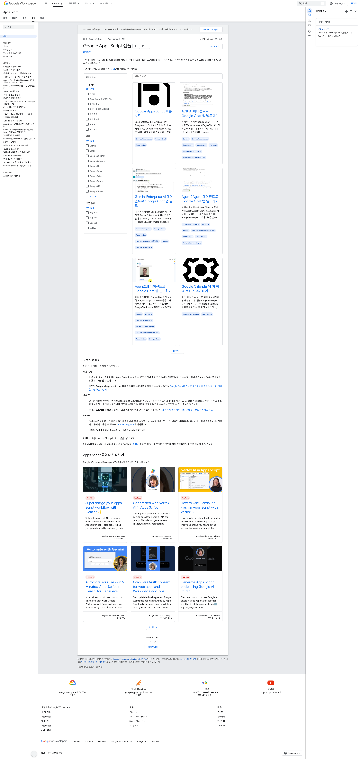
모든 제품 (72, 3)
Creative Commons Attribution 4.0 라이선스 (129, 659)
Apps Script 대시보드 (138, 717)
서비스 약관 (46, 730)
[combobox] (311, 3)
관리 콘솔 (133, 712)
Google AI (141, 741)
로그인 (354, 3)
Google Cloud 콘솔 (137, 721)
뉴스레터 (221, 717)
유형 (113, 69)
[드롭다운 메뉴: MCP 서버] (112, 3)
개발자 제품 (46, 717)
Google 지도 (95, 186)
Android (76, 741)
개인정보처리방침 (55, 753)
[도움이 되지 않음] (220, 39)
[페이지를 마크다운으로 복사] (143, 46)
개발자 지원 (46, 726)
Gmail (92, 151)
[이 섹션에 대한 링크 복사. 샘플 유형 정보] (102, 360)
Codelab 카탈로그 (125, 424)
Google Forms (96, 181)
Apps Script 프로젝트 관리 (101, 99)
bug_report (346, 11)
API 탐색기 (133, 726)
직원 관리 (93, 114)
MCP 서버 (104, 3)
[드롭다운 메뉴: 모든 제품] (79, 3)
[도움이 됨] (216, 39)
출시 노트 (87, 52)
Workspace (28, 3)
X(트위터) (221, 721)
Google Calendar (97, 161)
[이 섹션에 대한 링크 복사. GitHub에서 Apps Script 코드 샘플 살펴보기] (138, 438)
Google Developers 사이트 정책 (93, 662)
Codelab (93, 223)
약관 (43, 753)
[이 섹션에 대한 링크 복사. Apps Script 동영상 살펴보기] (127, 455)
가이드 (15, 18)
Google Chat (95, 166)
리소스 (88, 3)
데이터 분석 (94, 104)
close (355, 11)
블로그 (220, 712)
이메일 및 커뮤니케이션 (99, 109)
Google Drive (96, 176)
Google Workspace (96, 39)
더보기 (93, 196)
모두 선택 (90, 89)
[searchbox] (18, 27)
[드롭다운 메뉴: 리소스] (94, 3)
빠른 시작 (93, 213)
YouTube (221, 726)
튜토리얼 (93, 218)
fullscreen (351, 11)
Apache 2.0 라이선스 (188, 659)
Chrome (89, 741)
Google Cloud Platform (122, 741)
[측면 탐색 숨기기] (34, 754)
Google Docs (96, 171)
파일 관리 (93, 124)
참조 (24, 18)
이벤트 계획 (94, 119)
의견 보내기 (214, 46)
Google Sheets (96, 191)
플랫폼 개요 (46, 712)
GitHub (93, 228)
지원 (42, 18)
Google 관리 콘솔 (97, 156)
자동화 (92, 94)
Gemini (93, 146)
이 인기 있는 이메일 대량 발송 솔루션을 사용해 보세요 (187, 410)
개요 (5, 18)
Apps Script (57, 3)
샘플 (33, 18)
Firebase (102, 741)
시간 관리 (93, 129)
